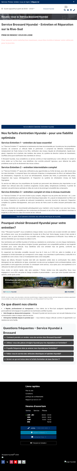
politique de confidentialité (34, 396)
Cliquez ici (35, 2)
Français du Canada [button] (39, 443)
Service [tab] (36, 411)
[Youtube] (15, 462)
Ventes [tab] (28, 411)
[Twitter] (7, 462)
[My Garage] (68, 10)
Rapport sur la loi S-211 (33, 399)
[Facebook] (3, 462)
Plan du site (29, 390)
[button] (66, 6)
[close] (74, 2)
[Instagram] (11, 462)
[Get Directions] (71, 10)
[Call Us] (73, 10)
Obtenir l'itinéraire (39, 432)
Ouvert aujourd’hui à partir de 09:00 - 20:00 (18, 9)
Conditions (29, 393)
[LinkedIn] (19, 462)
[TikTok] (23, 462)
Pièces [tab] (44, 411)
